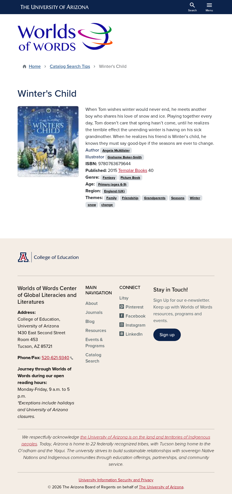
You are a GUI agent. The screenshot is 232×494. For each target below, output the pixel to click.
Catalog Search (93, 358)
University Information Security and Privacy (116, 480)
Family (111, 198)
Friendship (130, 198)
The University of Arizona (161, 487)
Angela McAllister (116, 150)
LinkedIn (134, 334)
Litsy (123, 298)
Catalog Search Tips (70, 66)
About (91, 303)
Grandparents (155, 198)
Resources (95, 330)
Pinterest (134, 307)
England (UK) (114, 191)
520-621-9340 (55, 358)
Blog (89, 321)
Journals (93, 312)
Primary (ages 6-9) (112, 184)
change (107, 205)
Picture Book (130, 178)
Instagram (135, 325)
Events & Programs (94, 343)
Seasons (177, 198)
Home (35, 66)
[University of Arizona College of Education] (48, 257)
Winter (195, 198)
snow (92, 205)
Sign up (167, 335)
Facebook (135, 316)
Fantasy (109, 178)
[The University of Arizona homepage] (55, 7)
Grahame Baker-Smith (125, 157)
